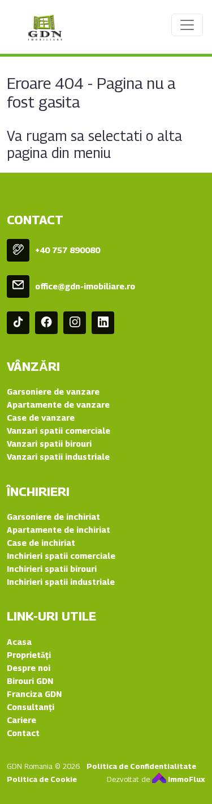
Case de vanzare (41, 417)
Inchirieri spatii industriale (61, 582)
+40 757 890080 (67, 250)
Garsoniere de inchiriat (53, 516)
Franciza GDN (34, 694)
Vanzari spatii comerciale (58, 430)
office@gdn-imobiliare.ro (85, 286)
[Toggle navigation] (187, 25)
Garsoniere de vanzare (53, 391)
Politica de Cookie (42, 779)
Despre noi (28, 668)
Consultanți (30, 707)
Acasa (19, 642)
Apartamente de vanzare (58, 404)
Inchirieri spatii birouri (52, 569)
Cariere (21, 720)
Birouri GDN (30, 681)
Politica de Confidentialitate (141, 766)
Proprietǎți (29, 655)
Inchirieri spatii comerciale (61, 556)
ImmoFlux (185, 779)
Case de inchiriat (41, 543)
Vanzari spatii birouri (49, 443)
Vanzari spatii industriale (58, 456)
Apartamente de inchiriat (58, 529)
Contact (23, 733)
